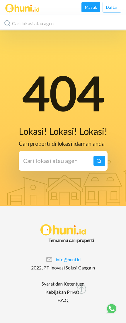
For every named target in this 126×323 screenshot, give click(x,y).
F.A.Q (63, 300)
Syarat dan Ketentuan (63, 283)
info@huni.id (68, 259)
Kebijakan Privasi (63, 292)
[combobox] (63, 23)
